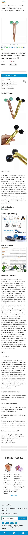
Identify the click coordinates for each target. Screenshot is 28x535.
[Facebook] (3, 523)
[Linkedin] (6, 523)
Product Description (9, 75)
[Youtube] (11, 523)
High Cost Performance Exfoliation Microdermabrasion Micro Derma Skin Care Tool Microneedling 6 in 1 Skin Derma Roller (19, 483)
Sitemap (4, 528)
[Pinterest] (16, 523)
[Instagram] (13, 523)
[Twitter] (8, 523)
